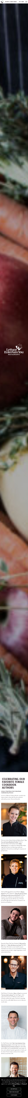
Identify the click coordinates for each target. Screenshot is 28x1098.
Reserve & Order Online (11, 1)
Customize (14, 1095)
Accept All (14, 1089)
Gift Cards (21, 1)
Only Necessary (14, 1092)
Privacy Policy (16, 1084)
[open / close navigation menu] (26, 1)
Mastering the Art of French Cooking (10, 1046)
